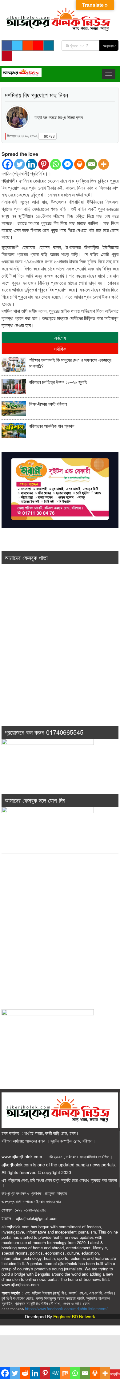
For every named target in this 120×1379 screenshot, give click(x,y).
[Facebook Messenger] (67, 164)
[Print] (79, 164)
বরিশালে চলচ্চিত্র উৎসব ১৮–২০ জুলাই (58, 382)
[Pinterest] (43, 164)
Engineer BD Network (74, 1316)
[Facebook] (7, 164)
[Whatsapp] (55, 164)
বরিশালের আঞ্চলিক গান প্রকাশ (51, 426)
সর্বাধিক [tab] (60, 348)
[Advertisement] (60, 653)
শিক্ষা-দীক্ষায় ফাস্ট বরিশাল (48, 404)
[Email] (91, 164)
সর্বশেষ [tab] (60, 337)
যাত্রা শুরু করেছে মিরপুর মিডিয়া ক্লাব (58, 117)
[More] (103, 164)
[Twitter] (19, 164)
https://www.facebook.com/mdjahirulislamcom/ (66, 1309)
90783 (49, 136)
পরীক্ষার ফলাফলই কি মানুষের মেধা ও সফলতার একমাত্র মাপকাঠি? (70, 363)
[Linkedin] (31, 164)
